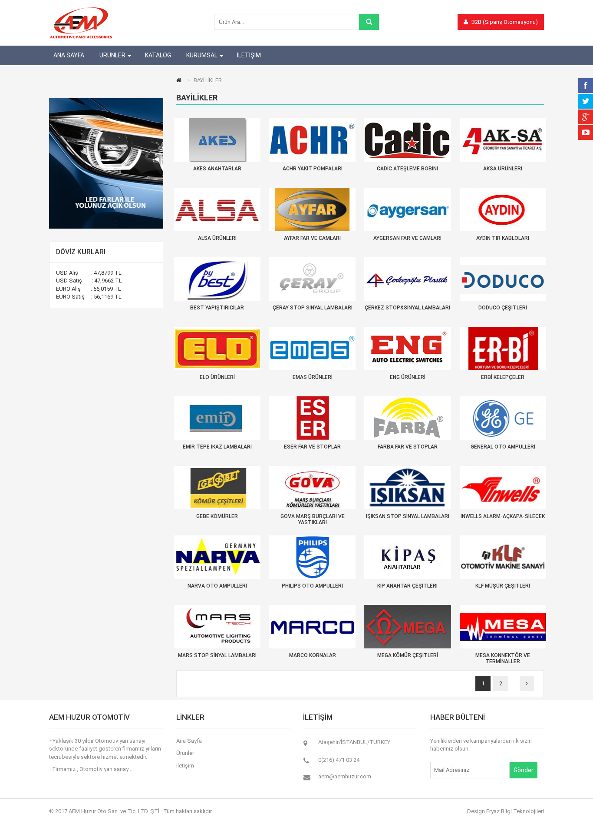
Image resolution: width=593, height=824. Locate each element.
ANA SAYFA (68, 55)
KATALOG (158, 55)
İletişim (185, 765)
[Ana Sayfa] (180, 80)
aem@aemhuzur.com (344, 776)
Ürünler (185, 753)
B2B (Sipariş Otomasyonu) (504, 22)
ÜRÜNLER (112, 55)
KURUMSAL (201, 55)
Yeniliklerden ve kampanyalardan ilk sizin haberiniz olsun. (481, 745)
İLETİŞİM (249, 55)
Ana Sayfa (189, 741)
